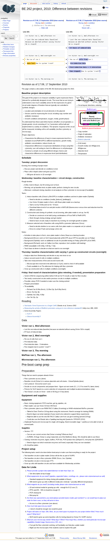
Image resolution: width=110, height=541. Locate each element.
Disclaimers (93, 538)
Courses (6, 23)
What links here (8, 44)
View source (46, 3)
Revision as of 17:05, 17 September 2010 (38, 20)
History (55, 3)
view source (58, 20)
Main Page (7, 20)
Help (106, 7)
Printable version (9, 49)
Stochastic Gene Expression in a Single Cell (39, 305)
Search (3, 33)
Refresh (63, 3)
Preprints (6, 27)
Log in (105, 1)
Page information (9, 53)
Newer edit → (86, 28)
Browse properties (9, 55)
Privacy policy (64, 538)
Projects (6, 29)
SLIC (29, 314)
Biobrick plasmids (84, 139)
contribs (48, 23)
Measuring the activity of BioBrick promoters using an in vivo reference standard (52, 308)
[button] (93, 15)
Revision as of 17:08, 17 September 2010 (81, 20)
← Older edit (43, 28)
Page (25, 3)
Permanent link (8, 51)
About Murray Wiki (79, 538)
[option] (93, 15)
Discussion (33, 3)
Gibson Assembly (33, 316)
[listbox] (98, 15)
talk (43, 23)
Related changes (9, 47)
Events (5, 25)
